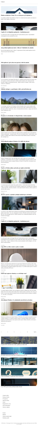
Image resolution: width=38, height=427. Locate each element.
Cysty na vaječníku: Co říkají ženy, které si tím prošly (12, 376)
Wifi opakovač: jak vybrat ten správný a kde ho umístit (15, 62)
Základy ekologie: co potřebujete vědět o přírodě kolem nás (16, 89)
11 (27, 331)
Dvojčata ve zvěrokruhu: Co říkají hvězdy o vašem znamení (16, 115)
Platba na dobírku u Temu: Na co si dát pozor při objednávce (16, 15)
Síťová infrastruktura (4, 85)
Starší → (35, 331)
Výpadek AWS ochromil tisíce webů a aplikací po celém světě (14, 344)
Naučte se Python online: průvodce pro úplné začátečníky (15, 168)
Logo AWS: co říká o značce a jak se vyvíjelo (12, 246)
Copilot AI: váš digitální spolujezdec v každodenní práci (15, 32)
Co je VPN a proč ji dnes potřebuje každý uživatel (11, 386)
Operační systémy (3, 164)
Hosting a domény (3, 296)
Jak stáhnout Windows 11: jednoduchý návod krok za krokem (16, 300)
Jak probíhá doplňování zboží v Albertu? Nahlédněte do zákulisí (17, 47)
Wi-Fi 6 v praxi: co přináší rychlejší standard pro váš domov (16, 194)
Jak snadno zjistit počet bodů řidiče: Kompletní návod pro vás (14, 355)
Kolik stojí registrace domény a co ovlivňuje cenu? (14, 273)
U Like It (3, 1)
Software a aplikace (3, 112)
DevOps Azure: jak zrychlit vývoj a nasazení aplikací (12, 365)
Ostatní (2, 21)
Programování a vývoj (4, 191)
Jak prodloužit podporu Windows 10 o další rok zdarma (15, 141)
